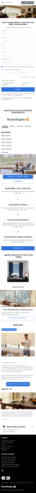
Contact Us (18, 248)
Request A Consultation (18, 176)
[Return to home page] (10, 2)
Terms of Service (5, 99)
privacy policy (19, 95)
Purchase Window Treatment (7, 84)
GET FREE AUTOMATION (18, 318)
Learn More (18, 181)
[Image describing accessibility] (5, 478)
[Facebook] (2, 470)
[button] (3, 3)
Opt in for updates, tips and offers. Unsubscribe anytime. (18, 67)
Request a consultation (18, 384)
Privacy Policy (28, 97)
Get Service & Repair (26, 84)
